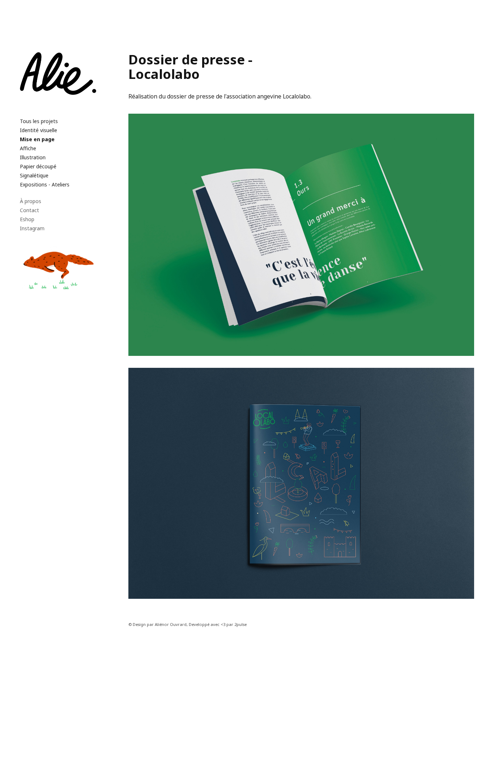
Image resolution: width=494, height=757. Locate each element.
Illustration (33, 157)
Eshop (27, 219)
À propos (30, 201)
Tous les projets (39, 121)
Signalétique (34, 175)
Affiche (28, 148)
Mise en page (37, 139)
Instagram (32, 228)
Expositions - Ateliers (44, 184)
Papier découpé (38, 166)
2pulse (240, 624)
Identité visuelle (38, 130)
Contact (29, 210)
